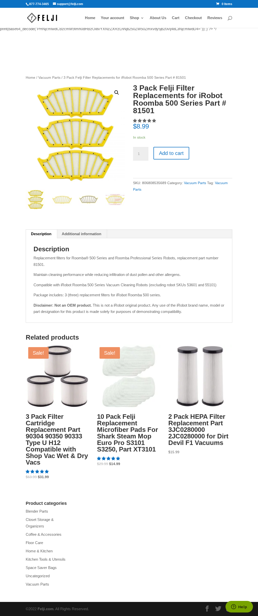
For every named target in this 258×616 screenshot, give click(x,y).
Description (41, 234)
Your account (112, 18)
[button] (38, 471)
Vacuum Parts (49, 77)
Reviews (214, 18)
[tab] (41, 234)
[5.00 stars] (145, 120)
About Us (158, 18)
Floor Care (34, 543)
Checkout (193, 18)
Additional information (81, 234)
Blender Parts (37, 511)
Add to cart (171, 153)
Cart (175, 18)
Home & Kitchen (39, 551)
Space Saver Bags (41, 567)
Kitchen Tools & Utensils (46, 559)
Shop (134, 18)
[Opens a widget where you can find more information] (239, 607)
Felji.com (45, 609)
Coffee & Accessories (43, 534)
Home (90, 18)
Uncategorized (38, 576)
